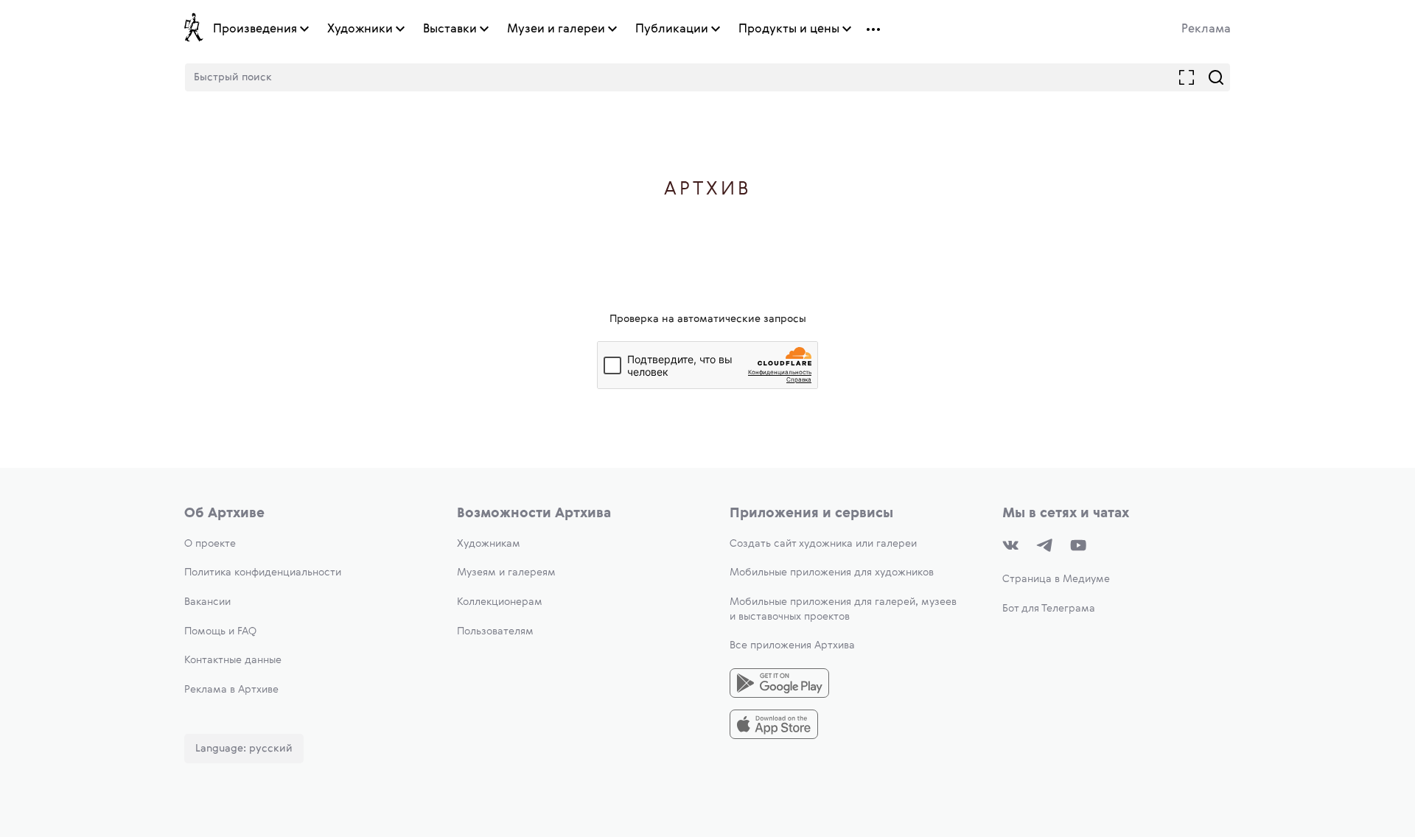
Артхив (708, 190)
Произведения (255, 29)
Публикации (671, 29)
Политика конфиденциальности (262, 572)
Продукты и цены (788, 29)
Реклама (1206, 29)
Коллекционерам (499, 602)
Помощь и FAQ (220, 631)
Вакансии (207, 602)
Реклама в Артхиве (231, 689)
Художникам (488, 544)
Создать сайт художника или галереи (823, 544)
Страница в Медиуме (1056, 579)
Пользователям (495, 631)
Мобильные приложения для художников (832, 572)
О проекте (210, 544)
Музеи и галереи (556, 29)
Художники (360, 29)
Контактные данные (233, 660)
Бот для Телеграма (1048, 608)
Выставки (450, 29)
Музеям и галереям (506, 572)
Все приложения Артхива (792, 645)
